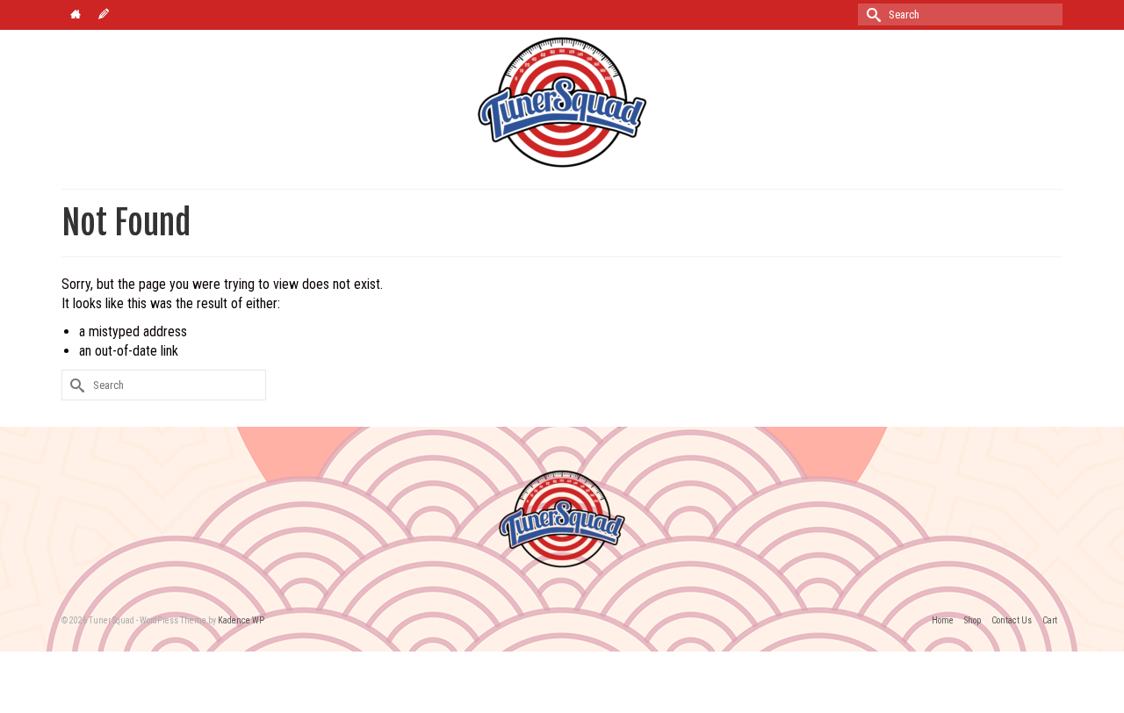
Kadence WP (241, 620)
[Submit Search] (871, 14)
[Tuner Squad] (562, 102)
